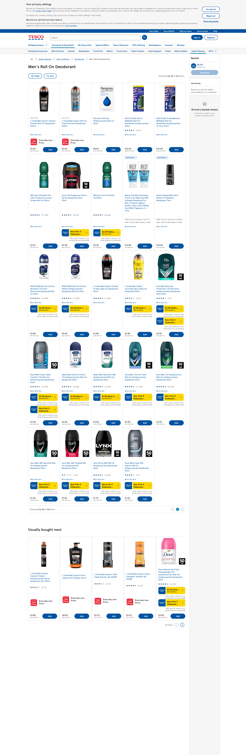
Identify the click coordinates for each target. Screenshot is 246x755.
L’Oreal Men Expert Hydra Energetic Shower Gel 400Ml (138, 576)
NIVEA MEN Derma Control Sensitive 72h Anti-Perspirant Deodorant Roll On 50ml (42, 290)
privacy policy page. (44, 10)
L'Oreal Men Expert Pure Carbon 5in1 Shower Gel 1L (74, 576)
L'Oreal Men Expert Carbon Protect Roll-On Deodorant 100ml (42, 123)
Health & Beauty (45, 59)
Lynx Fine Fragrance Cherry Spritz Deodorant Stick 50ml (74, 198)
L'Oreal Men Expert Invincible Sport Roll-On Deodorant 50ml (136, 289)
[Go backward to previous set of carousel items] (177, 625)
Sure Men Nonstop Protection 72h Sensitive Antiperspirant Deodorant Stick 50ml (168, 290)
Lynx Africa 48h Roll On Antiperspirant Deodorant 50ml (105, 465)
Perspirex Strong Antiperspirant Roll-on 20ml (103, 121)
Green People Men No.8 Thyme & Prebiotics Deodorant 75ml (167, 198)
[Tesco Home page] (36, 37)
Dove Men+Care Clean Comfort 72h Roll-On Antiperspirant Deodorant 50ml (42, 378)
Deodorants (79, 59)
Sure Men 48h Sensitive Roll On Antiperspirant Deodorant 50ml (42, 465)
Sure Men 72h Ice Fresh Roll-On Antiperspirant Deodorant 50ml (135, 377)
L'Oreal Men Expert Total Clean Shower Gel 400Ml (105, 575)
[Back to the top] (124, 519)
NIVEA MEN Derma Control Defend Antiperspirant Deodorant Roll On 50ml (74, 289)
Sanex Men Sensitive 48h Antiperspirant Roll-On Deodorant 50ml (104, 377)
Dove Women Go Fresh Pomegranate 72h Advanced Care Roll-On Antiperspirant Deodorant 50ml (170, 574)
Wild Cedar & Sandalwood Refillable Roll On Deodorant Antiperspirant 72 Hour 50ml (168, 122)
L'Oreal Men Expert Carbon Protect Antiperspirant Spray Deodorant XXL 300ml (40, 577)
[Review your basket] (193, 65)
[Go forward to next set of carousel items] (182, 625)
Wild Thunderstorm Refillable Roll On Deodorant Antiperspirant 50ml (137, 122)
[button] (154, 31)
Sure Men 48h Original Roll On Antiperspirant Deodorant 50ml (74, 465)
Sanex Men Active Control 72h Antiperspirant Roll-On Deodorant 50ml (74, 377)
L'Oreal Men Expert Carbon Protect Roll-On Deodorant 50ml (106, 289)
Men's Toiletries (63, 59)
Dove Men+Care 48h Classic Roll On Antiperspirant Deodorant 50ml (137, 466)
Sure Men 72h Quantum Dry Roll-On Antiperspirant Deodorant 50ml (169, 377)
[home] (32, 59)
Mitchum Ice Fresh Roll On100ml (103, 196)
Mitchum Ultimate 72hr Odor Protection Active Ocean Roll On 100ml (41, 198)
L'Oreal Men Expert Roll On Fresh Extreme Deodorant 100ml (74, 123)
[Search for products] (144, 37)
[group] (43, 579)
